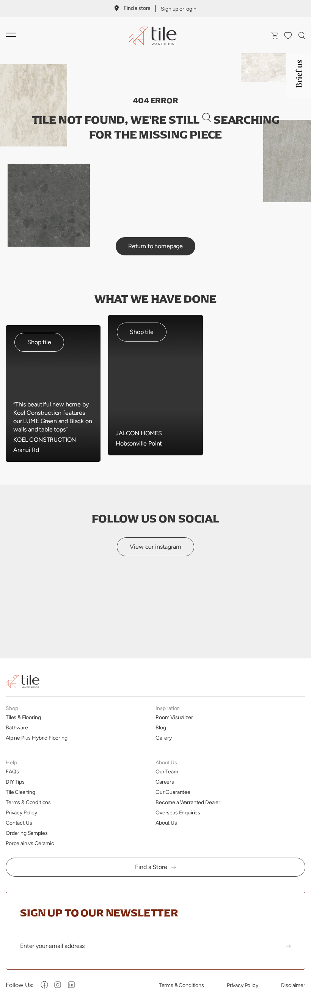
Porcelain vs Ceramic (30, 843)
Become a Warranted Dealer (188, 802)
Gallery (164, 738)
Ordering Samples (26, 833)
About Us (166, 823)
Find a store (137, 8)
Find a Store (151, 867)
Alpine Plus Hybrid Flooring (37, 738)
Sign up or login (178, 9)
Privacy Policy (21, 812)
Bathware (17, 727)
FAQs (12, 771)
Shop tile (39, 342)
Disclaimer (293, 985)
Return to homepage (155, 246)
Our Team (167, 771)
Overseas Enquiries (178, 812)
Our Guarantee (173, 792)
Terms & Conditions (28, 802)
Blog (161, 727)
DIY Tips (15, 782)
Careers (165, 782)
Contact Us (19, 823)
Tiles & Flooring (23, 717)
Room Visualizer (174, 717)
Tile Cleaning (20, 792)
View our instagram (155, 546)
